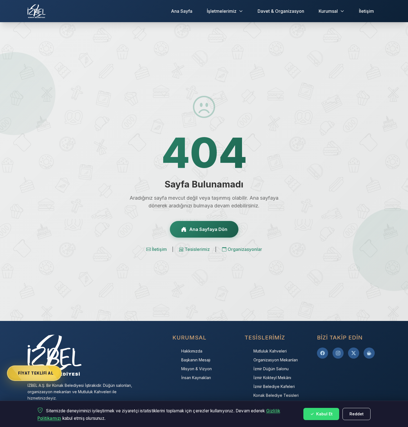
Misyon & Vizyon (196, 368)
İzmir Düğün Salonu (271, 368)
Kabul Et (324, 413)
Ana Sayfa (181, 11)
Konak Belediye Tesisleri (276, 395)
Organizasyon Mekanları (275, 359)
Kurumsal (328, 11)
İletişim (366, 11)
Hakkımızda (191, 351)
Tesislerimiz (198, 249)
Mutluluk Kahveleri (270, 351)
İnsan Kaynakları (196, 377)
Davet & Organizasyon (281, 11)
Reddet (356, 413)
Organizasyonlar (245, 249)
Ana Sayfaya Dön (208, 229)
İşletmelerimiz (221, 11)
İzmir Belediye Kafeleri (274, 386)
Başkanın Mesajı (195, 359)
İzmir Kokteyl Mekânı (272, 377)
